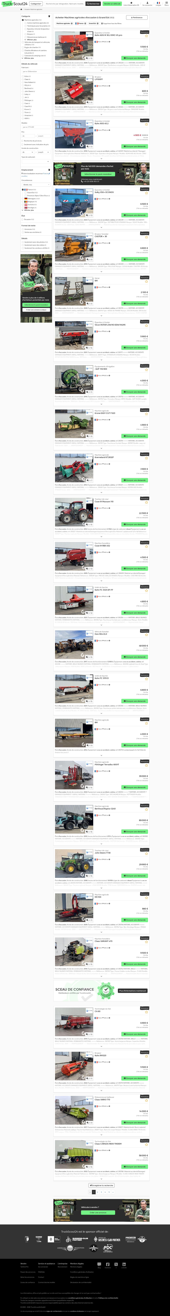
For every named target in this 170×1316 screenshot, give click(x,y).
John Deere (30, 91)
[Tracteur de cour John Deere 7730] (74, 863)
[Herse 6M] (74, 291)
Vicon (27, 112)
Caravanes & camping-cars (35, 56)
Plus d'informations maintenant (132, 991)
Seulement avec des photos (36, 242)
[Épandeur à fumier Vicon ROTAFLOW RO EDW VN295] (74, 335)
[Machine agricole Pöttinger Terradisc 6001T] (74, 775)
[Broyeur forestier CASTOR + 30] (74, 247)
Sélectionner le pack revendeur (36, 305)
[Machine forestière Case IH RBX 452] (74, 556)
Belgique (32, 202)
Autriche (32, 205)
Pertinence (137, 17)
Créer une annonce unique (36, 310)
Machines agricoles (33, 20)
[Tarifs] (36, 284)
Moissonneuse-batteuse (36, 37)
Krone (28, 109)
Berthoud (29, 88)
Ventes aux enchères (33, 232)
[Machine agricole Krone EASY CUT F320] (74, 424)
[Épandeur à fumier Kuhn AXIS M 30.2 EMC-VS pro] (74, 46)
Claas (27, 79)
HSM (27, 118)
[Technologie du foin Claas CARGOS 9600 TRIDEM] (74, 1154)
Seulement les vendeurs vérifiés (37, 248)
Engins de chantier (33, 47)
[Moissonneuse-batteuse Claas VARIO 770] (74, 1110)
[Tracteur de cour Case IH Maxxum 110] (74, 512)
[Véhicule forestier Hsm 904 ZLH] (74, 644)
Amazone (29, 115)
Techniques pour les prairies (38, 26)
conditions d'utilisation (77, 1311)
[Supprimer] (71, 23)
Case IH (28, 106)
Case (27, 103)
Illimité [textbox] (27, 184)
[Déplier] (101, 70)
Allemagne (33, 199)
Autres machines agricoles (38, 23)
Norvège (31, 208)
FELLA (28, 85)
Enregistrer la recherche (102, 1185)
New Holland (30, 82)
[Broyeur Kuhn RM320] (74, 1066)
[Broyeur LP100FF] (74, 90)
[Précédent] (57, 45)
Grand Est (32, 193)
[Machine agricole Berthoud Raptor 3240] (74, 819)
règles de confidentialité (54, 1311)
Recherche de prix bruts (33, 141)
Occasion (29, 219)
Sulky (27, 94)
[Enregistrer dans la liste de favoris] (146, 35)
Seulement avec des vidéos (35, 245)
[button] (167, 4)
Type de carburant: (28, 157)
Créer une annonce (98, 1212)
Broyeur (31, 34)
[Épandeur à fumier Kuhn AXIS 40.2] (74, 134)
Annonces (30, 229)
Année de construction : (30, 148)
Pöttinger (29, 100)
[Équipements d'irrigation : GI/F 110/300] (74, 379)
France (31, 190)
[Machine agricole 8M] (74, 733)
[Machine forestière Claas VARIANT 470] (74, 952)
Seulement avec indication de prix (36, 144)
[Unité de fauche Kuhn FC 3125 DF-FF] (74, 600)
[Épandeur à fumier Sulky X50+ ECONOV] (74, 203)
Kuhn (28, 76)
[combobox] (36, 185)
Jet (27, 97)
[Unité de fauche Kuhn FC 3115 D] (74, 689)
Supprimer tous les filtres (112, 23)
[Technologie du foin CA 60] (74, 1022)
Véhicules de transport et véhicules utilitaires (37, 43)
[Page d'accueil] (21, 9)
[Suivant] (91, 45)
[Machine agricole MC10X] (74, 907)
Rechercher (94, 4)
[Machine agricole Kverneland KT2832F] (74, 468)
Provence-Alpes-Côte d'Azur (38, 196)
